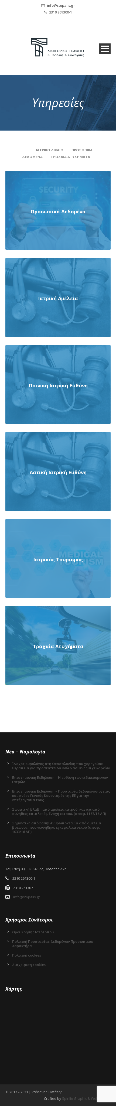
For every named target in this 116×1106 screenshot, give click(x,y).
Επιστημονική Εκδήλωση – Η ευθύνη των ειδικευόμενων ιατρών (60, 779)
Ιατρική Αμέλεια (58, 298)
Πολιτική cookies (26, 955)
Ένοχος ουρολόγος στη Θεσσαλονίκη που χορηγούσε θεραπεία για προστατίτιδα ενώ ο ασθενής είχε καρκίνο (61, 765)
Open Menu (105, 48)
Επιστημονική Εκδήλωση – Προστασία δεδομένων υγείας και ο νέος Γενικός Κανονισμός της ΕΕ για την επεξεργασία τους (61, 795)
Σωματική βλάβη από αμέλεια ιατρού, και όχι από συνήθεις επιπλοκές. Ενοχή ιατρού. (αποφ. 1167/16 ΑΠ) (59, 811)
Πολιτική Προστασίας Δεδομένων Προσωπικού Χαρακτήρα (52, 943)
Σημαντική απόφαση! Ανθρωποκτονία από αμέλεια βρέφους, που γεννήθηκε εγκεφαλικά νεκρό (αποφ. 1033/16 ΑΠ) (56, 827)
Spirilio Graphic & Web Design (86, 1098)
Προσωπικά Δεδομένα (58, 211)
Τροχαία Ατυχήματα (58, 646)
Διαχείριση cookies (29, 964)
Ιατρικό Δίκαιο (49, 150)
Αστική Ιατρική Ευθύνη (58, 472)
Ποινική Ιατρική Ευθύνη (58, 385)
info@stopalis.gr (61, 5)
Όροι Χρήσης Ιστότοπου (33, 932)
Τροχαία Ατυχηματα (70, 156)
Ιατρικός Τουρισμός (58, 559)
